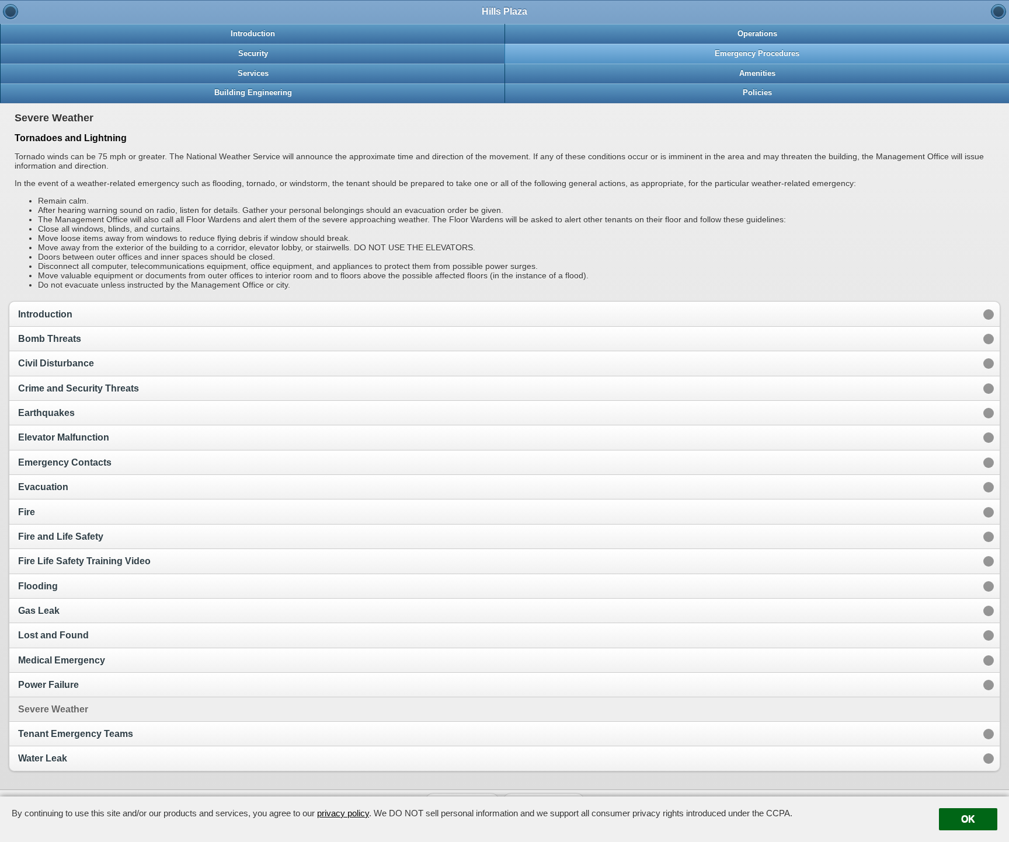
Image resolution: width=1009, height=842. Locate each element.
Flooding (38, 586)
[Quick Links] (10, 11)
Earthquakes (46, 413)
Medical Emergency (61, 660)
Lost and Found (53, 635)
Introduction (45, 314)
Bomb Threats (49, 339)
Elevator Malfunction (63, 437)
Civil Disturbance (56, 363)
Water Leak (42, 758)
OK (968, 819)
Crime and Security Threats (78, 388)
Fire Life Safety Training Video (84, 561)
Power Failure (48, 685)
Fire (26, 512)
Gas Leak (39, 611)
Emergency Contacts (65, 462)
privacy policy (343, 813)
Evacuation (43, 487)
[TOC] (998, 11)
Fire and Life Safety (60, 536)
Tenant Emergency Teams (75, 734)
